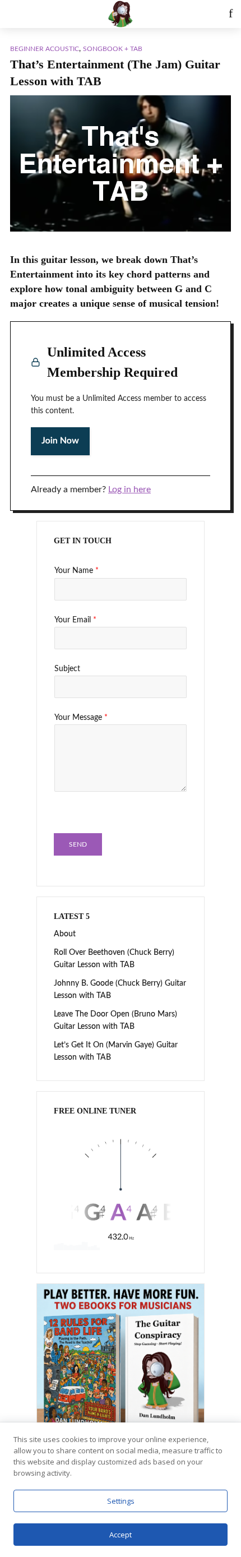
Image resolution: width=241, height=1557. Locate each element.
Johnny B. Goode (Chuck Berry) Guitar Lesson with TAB (120, 990)
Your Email (75, 620)
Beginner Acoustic (44, 48)
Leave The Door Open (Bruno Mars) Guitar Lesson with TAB (115, 1020)
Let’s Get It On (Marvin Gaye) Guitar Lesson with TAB (116, 1051)
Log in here (129, 489)
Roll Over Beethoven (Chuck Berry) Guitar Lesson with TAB (114, 959)
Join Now (60, 441)
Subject (67, 669)
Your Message (81, 718)
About (65, 934)
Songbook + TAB (112, 48)
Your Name (76, 571)
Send (78, 844)
